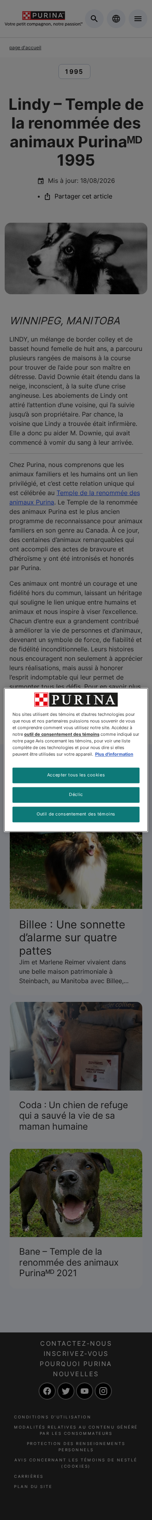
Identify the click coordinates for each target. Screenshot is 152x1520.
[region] (76, 760)
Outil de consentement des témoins (76, 814)
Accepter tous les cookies (76, 775)
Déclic (76, 795)
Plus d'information (114, 754)
